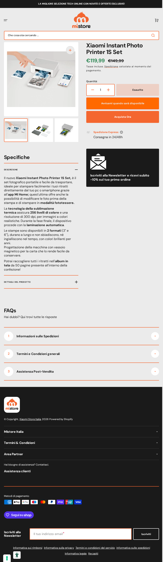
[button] (5, 20)
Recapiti (92, 553)
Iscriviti (143, 534)
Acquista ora (120, 117)
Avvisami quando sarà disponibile (120, 103)
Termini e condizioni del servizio (93, 547)
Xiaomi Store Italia (30, 419)
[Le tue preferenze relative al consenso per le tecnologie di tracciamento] (7, 558)
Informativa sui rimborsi (26, 547)
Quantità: (90, 81)
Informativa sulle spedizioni (131, 547)
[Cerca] (151, 35)
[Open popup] (120, 132)
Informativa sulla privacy (57, 547)
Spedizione (110, 66)
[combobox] (80, 35)
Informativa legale (74, 553)
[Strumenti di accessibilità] (17, 555)
